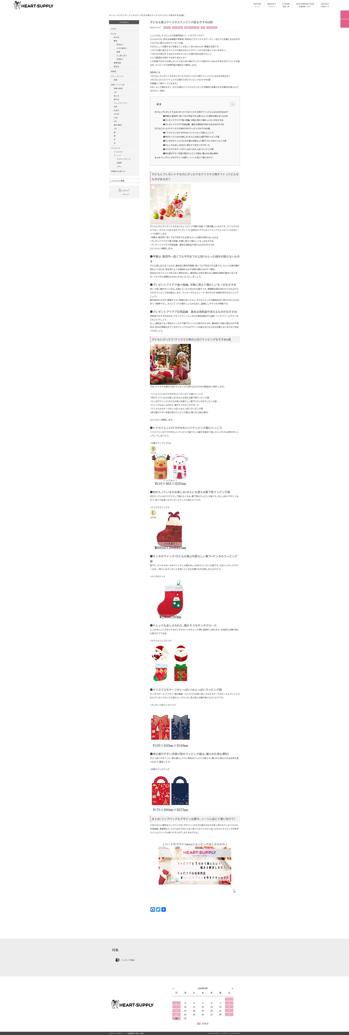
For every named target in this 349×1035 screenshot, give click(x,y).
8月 (115, 121)
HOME (257, 5)
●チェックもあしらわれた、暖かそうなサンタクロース (186, 145)
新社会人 (120, 44)
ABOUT (271, 5)
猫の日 (116, 99)
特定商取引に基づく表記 (135, 1033)
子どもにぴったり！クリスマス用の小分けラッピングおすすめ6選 (182, 128)
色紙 (115, 80)
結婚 (118, 52)
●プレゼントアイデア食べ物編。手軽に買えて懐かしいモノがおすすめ (193, 120)
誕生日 (116, 66)
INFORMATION (305, 5)
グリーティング (117, 76)
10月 (116, 117)
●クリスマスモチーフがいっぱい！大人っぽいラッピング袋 (188, 149)
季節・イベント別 (192, 27)
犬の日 (116, 114)
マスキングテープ (124, 159)
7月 (115, 128)
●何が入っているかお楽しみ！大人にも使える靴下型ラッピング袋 (191, 136)
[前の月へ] (173, 988)
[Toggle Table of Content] (231, 104)
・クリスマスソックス (159, 507)
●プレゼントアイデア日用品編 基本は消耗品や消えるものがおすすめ (193, 124)
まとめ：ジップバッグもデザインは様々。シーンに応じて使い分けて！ (183, 157)
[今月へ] (185, 985)
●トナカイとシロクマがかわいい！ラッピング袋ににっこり (188, 132)
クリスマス (177, 27)
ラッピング (212, 27)
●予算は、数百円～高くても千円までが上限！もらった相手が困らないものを (195, 116)
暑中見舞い (118, 125)
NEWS (113, 28)
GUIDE (325, 5)
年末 (115, 106)
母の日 (116, 37)
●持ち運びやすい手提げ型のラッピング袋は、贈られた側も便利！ (191, 153)
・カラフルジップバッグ (161, 640)
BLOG (167, 27)
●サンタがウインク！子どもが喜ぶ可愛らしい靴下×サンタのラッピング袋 (194, 140)
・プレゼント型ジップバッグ (163, 704)
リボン (119, 166)
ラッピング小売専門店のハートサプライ (179, 35)
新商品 (113, 71)
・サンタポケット (157, 576)
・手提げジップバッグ (159, 769)
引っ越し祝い (122, 55)
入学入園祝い (122, 48)
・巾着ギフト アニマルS (160, 443)
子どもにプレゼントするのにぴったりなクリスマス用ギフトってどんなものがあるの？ (191, 111)
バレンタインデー (121, 103)
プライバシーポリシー (116, 1033)
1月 (115, 92)
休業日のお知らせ (118, 171)
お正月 (116, 110)
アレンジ (117, 155)
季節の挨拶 (118, 88)
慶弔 (115, 41)
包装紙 (119, 162)
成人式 (116, 96)
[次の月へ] (232, 988)
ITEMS (286, 5)
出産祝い (120, 59)
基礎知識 (117, 63)
